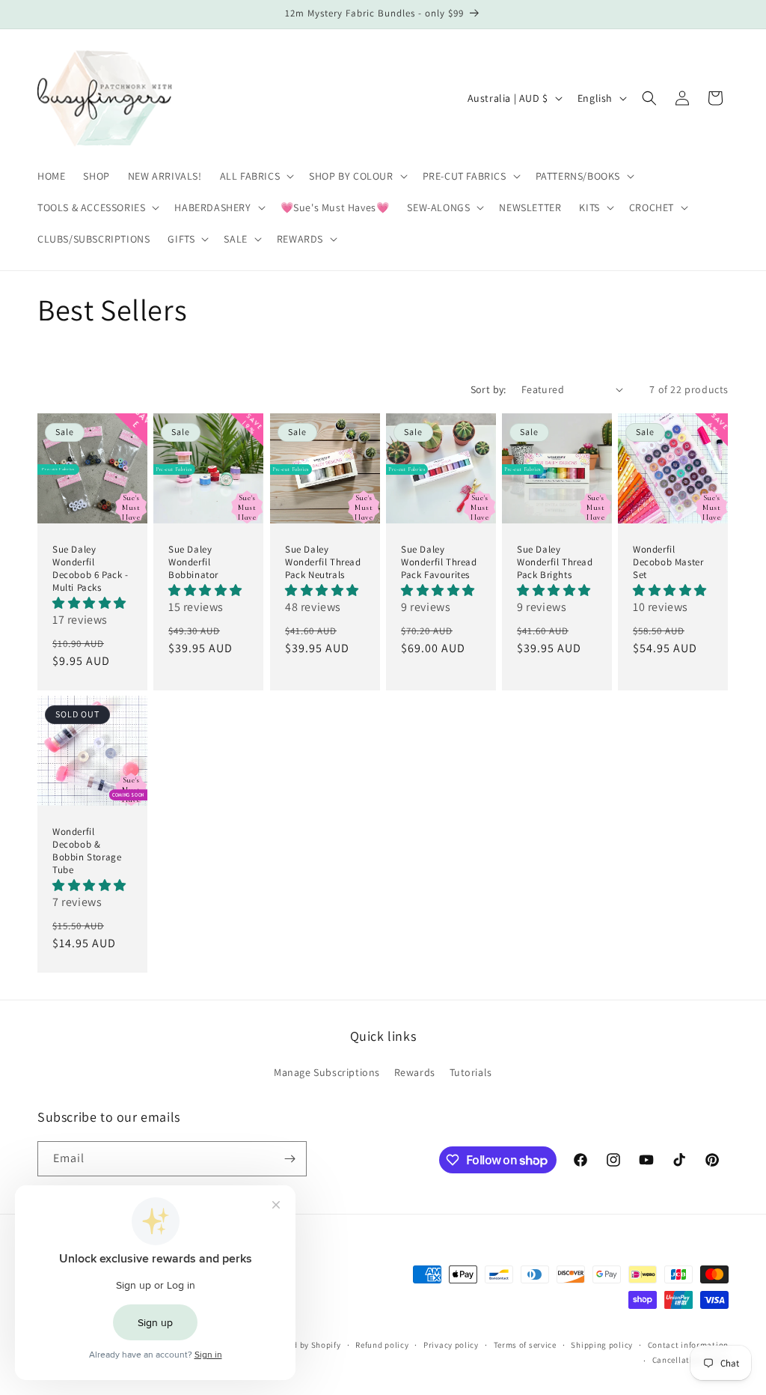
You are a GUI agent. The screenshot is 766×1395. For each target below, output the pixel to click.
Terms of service (525, 1345)
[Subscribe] (289, 1158)
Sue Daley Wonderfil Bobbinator (193, 562)
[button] (256, 176)
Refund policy (381, 1345)
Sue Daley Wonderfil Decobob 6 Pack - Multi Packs (90, 569)
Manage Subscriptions (327, 1072)
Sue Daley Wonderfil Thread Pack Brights (555, 562)
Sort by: (488, 389)
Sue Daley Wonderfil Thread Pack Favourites (439, 562)
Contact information (688, 1345)
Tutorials (471, 1072)
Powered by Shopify (302, 1345)
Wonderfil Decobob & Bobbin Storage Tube (86, 851)
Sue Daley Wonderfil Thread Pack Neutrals (323, 562)
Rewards (414, 1072)
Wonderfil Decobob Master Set (668, 562)
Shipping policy (602, 1345)
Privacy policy (451, 1345)
